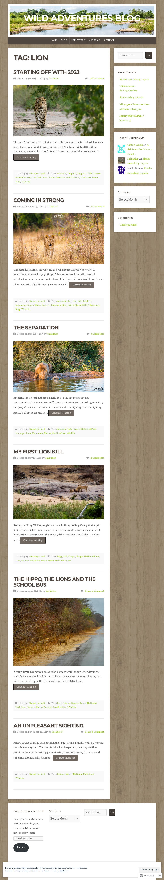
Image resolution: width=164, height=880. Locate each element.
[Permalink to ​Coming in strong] (58, 238)
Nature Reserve (44, 707)
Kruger (71, 556)
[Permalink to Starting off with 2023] (58, 110)
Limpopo (56, 305)
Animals (61, 173)
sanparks (35, 560)
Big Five (87, 301)
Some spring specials (131, 97)
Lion (34, 177)
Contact (109, 40)
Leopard (71, 173)
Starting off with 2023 (46, 72)
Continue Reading (24, 158)
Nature (47, 433)
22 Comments (96, 78)
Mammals (37, 433)
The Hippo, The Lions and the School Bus (54, 582)
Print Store (78, 40)
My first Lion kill (38, 452)
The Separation (35, 327)
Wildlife (25, 181)
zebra (68, 560)
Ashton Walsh (135, 145)
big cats (78, 301)
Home (54, 40)
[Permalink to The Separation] (58, 366)
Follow (21, 848)
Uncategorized (37, 173)
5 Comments (97, 334)
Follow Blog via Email (28, 811)
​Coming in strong (38, 200)
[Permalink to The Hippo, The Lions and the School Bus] (58, 632)
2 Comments (97, 206)
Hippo (66, 703)
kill (65, 556)
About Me (94, 40)
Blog (64, 40)
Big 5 (70, 301)
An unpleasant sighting (48, 725)
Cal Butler (54, 78)
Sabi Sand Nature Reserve (51, 177)
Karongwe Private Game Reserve (32, 305)
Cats (69, 429)
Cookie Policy (62, 871)
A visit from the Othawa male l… (139, 149)
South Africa (72, 177)
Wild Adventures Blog (82, 18)
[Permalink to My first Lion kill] (58, 492)
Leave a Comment (94, 591)
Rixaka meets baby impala (134, 79)
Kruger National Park (85, 429)
